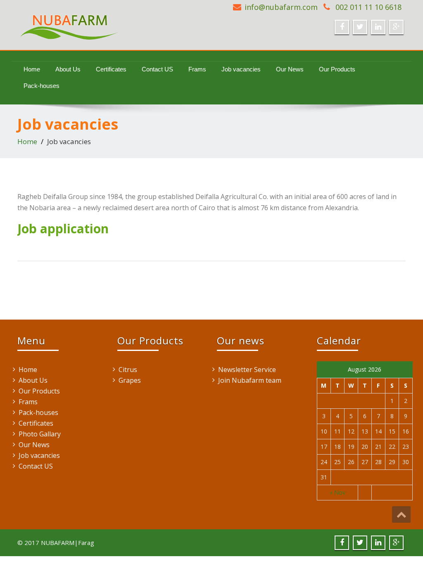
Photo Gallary (40, 433)
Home (32, 69)
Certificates (111, 69)
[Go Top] (401, 514)
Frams (197, 69)
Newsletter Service (247, 369)
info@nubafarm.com (281, 7)
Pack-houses (41, 85)
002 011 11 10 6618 (367, 7)
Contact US (157, 69)
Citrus (128, 369)
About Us (68, 69)
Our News (290, 69)
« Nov (337, 492)
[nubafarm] (111, 23)
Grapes (130, 380)
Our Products (337, 69)
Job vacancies (241, 69)
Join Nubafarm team (249, 380)
